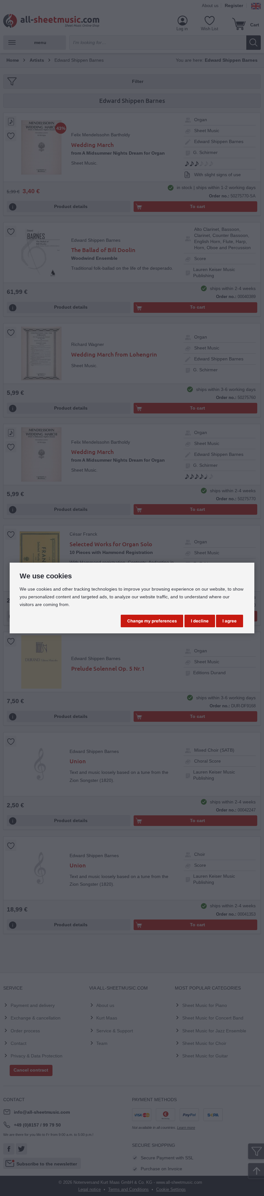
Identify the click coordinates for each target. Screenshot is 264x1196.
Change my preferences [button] (152, 620)
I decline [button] (200, 620)
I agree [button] (229, 620)
